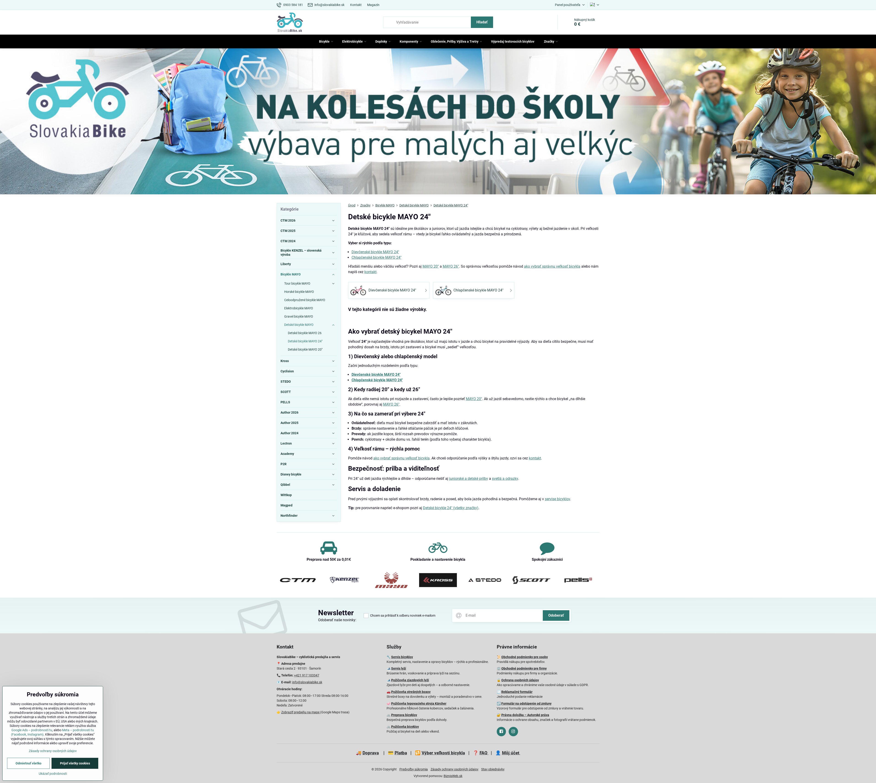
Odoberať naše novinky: (337, 620)
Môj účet (511, 753)
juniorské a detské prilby (468, 478)
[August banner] (438, 122)
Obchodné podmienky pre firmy (524, 668)
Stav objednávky (493, 769)
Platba (401, 753)
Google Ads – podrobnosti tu (31, 730)
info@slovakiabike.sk (307, 682)
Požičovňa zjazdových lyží (410, 680)
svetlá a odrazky (505, 478)
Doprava (371, 753)
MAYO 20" (431, 266)
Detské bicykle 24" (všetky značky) (450, 508)
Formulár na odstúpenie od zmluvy (526, 703)
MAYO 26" (451, 266)
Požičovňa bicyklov (405, 726)
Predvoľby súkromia (413, 769)
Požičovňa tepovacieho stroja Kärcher (418, 703)
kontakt (370, 272)
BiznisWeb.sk (453, 776)
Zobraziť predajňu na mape (300, 712)
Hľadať (482, 22)
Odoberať (556, 615)
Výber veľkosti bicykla (443, 753)
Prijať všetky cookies (75, 763)
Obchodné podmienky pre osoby (524, 657)
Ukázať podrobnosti (53, 773)
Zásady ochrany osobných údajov (454, 769)
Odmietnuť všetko (28, 763)
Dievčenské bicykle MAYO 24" (375, 252)
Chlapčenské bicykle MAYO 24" (376, 257)
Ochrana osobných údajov (520, 680)
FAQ (484, 753)
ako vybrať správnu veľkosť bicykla (552, 266)
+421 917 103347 (306, 675)
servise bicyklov (557, 499)
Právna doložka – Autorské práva (525, 715)
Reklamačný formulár (516, 692)
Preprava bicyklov (404, 715)
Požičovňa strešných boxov (411, 692)
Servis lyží (398, 668)
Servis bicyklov (402, 657)
